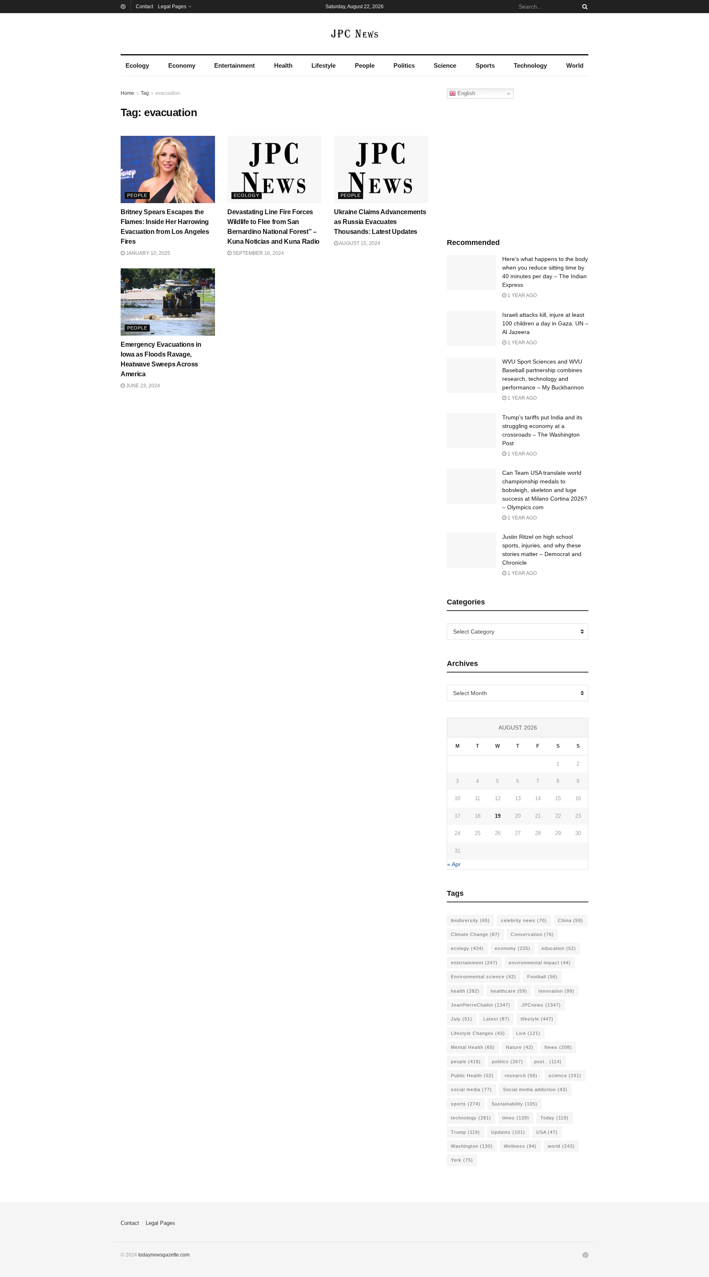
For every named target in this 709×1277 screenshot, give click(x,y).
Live (528, 1033)
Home (127, 93)
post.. (548, 1061)
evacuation (168, 93)
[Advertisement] (517, 166)
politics (507, 1061)
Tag (145, 93)
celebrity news (524, 920)
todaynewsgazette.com (164, 1255)
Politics (404, 65)
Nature (519, 1047)
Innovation (556, 991)
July (461, 1018)
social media (471, 1089)
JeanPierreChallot (480, 1004)
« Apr (454, 864)
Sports (485, 65)
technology (471, 1117)
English (465, 93)
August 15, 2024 (359, 243)
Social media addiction (535, 1089)
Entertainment (234, 65)
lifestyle (537, 1018)
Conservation (532, 934)
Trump (465, 1132)
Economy (181, 65)
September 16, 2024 (257, 253)
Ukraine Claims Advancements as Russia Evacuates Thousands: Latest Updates (380, 221)
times (515, 1117)
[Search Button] (583, 6)
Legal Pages (172, 6)
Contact (144, 6)
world (561, 1146)
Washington (472, 1146)
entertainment (474, 962)
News (558, 1047)
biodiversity (470, 920)
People (365, 65)
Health (283, 65)
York (462, 1160)
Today (554, 1117)
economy (513, 948)
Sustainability (514, 1103)
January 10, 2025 (147, 253)
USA (547, 1132)
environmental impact (540, 962)
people (466, 1061)
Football (542, 976)
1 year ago (521, 295)
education (559, 948)
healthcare (509, 991)
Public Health (472, 1075)
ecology (467, 948)
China (570, 920)
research (521, 1075)
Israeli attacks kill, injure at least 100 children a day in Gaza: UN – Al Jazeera (545, 323)
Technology (530, 65)
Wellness (520, 1146)
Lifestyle (323, 65)
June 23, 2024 (142, 386)
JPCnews (541, 1004)
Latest (496, 1018)
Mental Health (473, 1047)
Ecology (137, 65)
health (465, 991)
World (574, 65)
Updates (508, 1132)
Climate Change (475, 934)
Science (445, 65)
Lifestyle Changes (478, 1033)
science (565, 1075)
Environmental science (483, 976)
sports (465, 1103)
